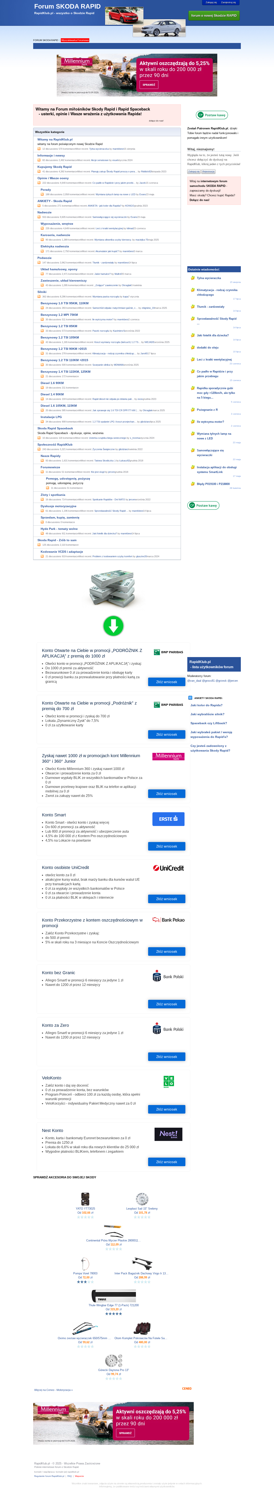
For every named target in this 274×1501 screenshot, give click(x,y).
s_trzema (135, 438)
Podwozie (44, 258)
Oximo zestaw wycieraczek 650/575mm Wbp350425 (85, 1338)
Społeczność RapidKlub (55, 444)
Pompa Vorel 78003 (85, 1273)
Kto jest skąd (97, 472)
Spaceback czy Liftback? (209, 723)
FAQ (69, 1476)
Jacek (142, 183)
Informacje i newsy (51, 155)
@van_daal (194, 680)
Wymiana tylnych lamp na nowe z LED (116, 194)
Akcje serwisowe (100, 160)
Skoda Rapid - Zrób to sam (56, 540)
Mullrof (118, 274)
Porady (46, 189)
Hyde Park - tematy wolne (59, 528)
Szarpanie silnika (101, 364)
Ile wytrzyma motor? (102, 319)
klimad (130, 228)
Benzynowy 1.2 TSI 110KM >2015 (64, 360)
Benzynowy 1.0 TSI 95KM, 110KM (65, 303)
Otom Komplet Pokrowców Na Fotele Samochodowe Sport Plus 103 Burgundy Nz (142, 1338)
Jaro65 (144, 353)
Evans (142, 194)
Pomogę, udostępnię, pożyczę (68, 478)
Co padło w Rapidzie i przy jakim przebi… (114, 183)
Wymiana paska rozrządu (105, 296)
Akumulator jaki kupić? (107, 251)
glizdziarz (145, 421)
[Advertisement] (214, 234)
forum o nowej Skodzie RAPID (214, 15)
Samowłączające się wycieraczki (109, 217)
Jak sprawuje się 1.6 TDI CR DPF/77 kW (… (115, 410)
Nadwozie (44, 212)
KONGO (129, 205)
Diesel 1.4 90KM (52, 394)
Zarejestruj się (228, 2)
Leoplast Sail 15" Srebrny (142, 1208)
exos (140, 399)
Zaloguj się (211, 2)
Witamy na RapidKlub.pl (55, 139)
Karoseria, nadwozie (55, 235)
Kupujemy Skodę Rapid (54, 166)
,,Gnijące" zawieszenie (106, 285)
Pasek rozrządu (100, 330)
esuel (115, 160)
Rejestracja (208, 171)
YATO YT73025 (85, 1208)
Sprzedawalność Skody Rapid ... (111, 511)
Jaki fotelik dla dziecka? (104, 533)
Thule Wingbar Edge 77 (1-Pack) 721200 (114, 1305)
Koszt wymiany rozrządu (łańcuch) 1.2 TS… (117, 342)
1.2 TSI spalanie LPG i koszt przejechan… (114, 421)
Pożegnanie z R (207, 409)
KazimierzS (119, 330)
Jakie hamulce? (102, 274)
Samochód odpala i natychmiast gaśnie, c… (115, 308)
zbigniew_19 (148, 308)
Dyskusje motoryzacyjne (58, 506)
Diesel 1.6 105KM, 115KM (59, 405)
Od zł (85, 1212)
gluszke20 (141, 556)
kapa (125, 296)
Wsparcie (79, 1476)
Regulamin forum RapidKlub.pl (49, 1476)
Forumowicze (50, 467)
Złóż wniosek (166, 682)
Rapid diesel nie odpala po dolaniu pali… (113, 399)
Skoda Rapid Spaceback (55, 428)
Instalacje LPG (51, 417)
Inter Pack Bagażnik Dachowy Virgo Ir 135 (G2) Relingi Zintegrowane (142, 1273)
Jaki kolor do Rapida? (207, 705)
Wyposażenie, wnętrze (57, 223)
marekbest (118, 149)
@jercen (233, 680)
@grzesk (221, 680)
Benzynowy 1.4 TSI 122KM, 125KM (66, 371)
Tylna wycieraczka (99, 149)
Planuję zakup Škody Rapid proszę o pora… (114, 171)
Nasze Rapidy (51, 456)
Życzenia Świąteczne (103, 449)
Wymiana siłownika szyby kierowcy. (113, 239)
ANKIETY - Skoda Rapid (54, 201)
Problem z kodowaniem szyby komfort (112, 556)
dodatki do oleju (208, 347)
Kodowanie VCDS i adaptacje (62, 551)
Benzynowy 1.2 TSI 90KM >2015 (64, 348)
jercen (111, 472)
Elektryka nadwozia (55, 246)
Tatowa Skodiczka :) (105, 460)
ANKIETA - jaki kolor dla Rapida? (104, 205)
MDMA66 (119, 364)
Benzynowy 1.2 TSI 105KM (60, 337)
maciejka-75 (142, 239)
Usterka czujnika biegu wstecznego (107, 438)
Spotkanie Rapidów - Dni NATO (108, 499)
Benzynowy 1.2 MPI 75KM (59, 314)
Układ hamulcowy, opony (59, 269)
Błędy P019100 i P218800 (213, 484)
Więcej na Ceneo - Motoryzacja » (53, 1390)
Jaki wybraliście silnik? (208, 714)
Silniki (41, 292)
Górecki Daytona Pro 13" (113, 1370)
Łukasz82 (124, 460)
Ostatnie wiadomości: (204, 269)
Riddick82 (146, 171)
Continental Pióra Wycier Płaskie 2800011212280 (113, 1240)
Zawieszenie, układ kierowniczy (64, 280)
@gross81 (208, 680)
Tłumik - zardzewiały (103, 262)
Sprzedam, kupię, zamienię (60, 517)
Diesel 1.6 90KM (52, 383)
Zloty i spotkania (53, 494)
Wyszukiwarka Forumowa (75, 40)
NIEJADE (149, 342)
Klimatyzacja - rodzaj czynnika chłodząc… (114, 353)
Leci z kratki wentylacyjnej (109, 228)
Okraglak (126, 285)
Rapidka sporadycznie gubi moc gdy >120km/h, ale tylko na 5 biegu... (216, 393)
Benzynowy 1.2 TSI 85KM (59, 326)
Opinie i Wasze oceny (53, 178)
